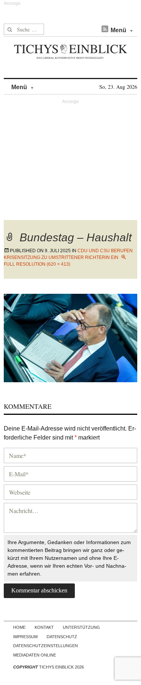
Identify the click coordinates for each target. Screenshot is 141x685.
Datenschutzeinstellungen (45, 645)
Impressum (25, 636)
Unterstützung (81, 627)
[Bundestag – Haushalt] (70, 337)
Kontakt (44, 627)
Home (19, 627)
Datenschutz (62, 636)
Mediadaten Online (34, 655)
